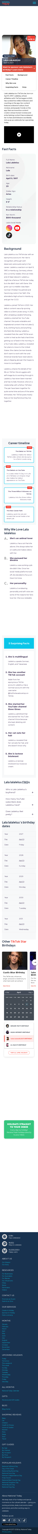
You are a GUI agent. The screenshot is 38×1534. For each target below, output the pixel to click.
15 (23, 1008)
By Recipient (6, 1457)
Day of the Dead (8, 1469)
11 (7, 1008)
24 (31, 1013)
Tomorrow (5, 1361)
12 (11, 1008)
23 (27, 1013)
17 (31, 1008)
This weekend (7, 1363)
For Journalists (7, 1276)
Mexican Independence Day (12, 1475)
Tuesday (5, 1372)
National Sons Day (8, 1473)
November (6, 1347)
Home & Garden (8, 1427)
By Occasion (6, 1453)
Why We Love (11, 83)
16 (27, 1008)
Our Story (5, 1264)
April (3, 1331)
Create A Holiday (8, 1310)
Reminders (6, 1287)
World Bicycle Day (8, 1485)
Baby (4, 1418)
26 (11, 1017)
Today (4, 1359)
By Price (5, 1455)
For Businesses (7, 1274)
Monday (5, 1370)
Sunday (4, 1368)
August (4, 1340)
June (3, 1336)
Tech (3, 1437)
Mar (7, 992)
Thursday (5, 1377)
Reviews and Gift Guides (10, 1400)
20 (15, 1013)
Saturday (5, 1382)
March (4, 1329)
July (3, 1338)
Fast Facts (10, 75)
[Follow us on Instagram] (14, 1520)
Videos (4, 1290)
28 (19, 1017)
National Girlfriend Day (10, 1466)
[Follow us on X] (19, 1520)
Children (5, 1423)
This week (5, 1365)
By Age (4, 1448)
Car (3, 1420)
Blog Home (6, 1409)
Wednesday (6, 1375)
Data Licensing (7, 1315)
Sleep (4, 1434)
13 (15, 1008)
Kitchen (4, 1430)
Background (22, 75)
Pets (3, 1432)
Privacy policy (7, 1532)
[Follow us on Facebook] (9, 1520)
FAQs (24, 87)
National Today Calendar (10, 1391)
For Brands (6, 1278)
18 (7, 1013)
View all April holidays (19, 1052)
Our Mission (6, 1262)
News (4, 1285)
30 (27, 1017)
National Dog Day (8, 1487)
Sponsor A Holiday (8, 1313)
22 (23, 1013)
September (6, 1343)
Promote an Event (8, 1299)
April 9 (21, 839)
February (5, 1326)
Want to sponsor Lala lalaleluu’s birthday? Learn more (17, 68)
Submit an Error (7, 1301)
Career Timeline (12, 79)
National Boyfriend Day (10, 1471)
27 (15, 1017)
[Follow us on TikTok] (24, 1520)
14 (19, 1008)
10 (31, 1004)
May (30, 992)
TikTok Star (9, 56)
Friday (4, 1379)
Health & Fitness (8, 1425)
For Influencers (7, 1281)
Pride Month (6, 1478)
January (4, 1324)
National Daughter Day (10, 1482)
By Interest (6, 1450)
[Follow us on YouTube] (4, 1520)
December (6, 1349)
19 (11, 1013)
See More (6, 986)
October (5, 1345)
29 (23, 1017)
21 (19, 1013)
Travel (4, 1439)
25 (7, 1017)
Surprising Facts (12, 87)
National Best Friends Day (11, 1480)
